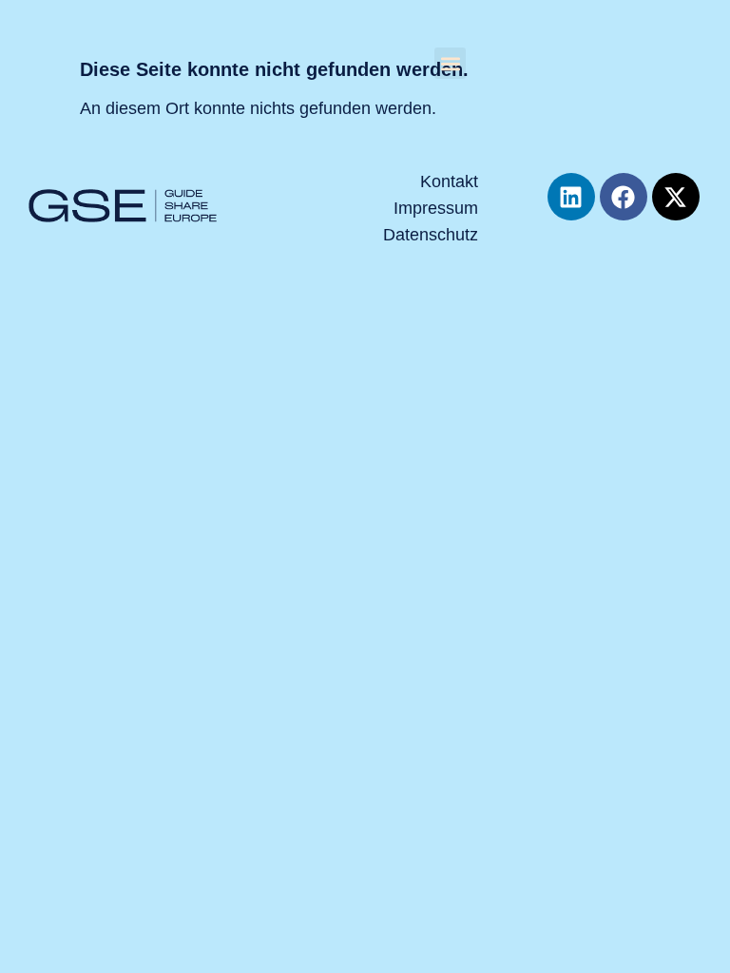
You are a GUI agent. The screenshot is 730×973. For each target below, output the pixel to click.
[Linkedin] (571, 196)
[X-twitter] (676, 196)
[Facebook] (623, 196)
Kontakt (448, 181)
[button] (450, 63)
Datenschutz (430, 234)
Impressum (435, 208)
